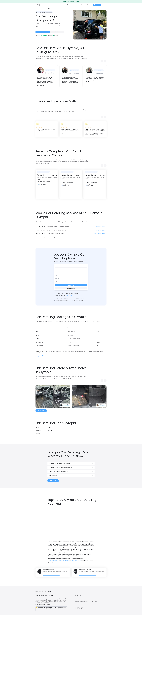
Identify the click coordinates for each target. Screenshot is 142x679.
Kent (37, 432)
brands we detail (72, 562)
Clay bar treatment (80, 351)
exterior (91, 550)
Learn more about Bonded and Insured (51, 575)
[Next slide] (105, 61)
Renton (49, 427)
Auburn (37, 427)
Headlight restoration (93, 351)
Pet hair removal (45, 351)
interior (57, 550)
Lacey (49, 429)
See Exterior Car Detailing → (100, 233)
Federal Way (38, 430)
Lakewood (38, 433)
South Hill (50, 430)
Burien (37, 429)
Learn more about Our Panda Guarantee (87, 575)
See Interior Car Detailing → (100, 230)
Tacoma (50, 432)
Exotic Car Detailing (64, 560)
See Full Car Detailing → (101, 226)
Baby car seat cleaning (57, 351)
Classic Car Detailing (54, 560)
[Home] (38, 5)
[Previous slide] (102, 61)
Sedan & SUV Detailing (76, 560)
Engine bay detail (69, 351)
